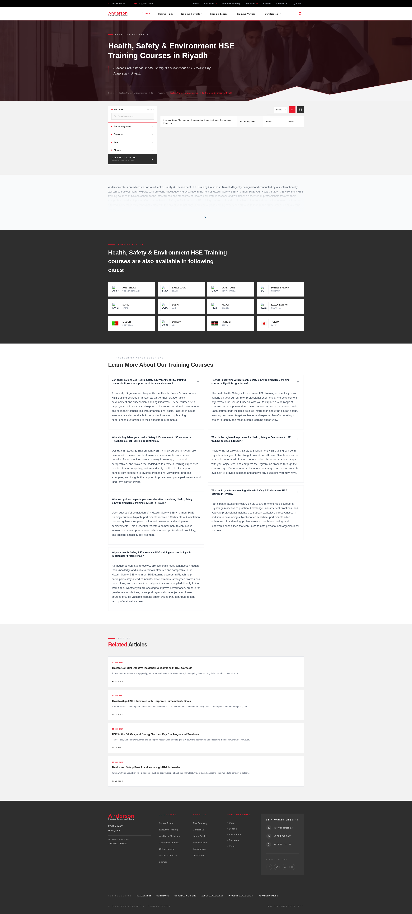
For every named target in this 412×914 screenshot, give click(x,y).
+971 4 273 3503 (282, 836)
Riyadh (161, 93)
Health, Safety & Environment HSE (136, 93)
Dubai (232, 823)
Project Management (241, 896)
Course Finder (166, 14)
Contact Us (281, 4)
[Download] (292, 109)
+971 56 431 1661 (119, 4)
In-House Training (231, 4)
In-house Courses (168, 855)
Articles (267, 4)
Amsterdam (235, 834)
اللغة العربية (297, 4)
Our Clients (198, 855)
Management (144, 896)
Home (196, 4)
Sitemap (163, 862)
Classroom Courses (169, 842)
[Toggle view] (300, 109)
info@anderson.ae (145, 4)
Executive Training (168, 829)
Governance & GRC (185, 896)
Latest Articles (200, 836)
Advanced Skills (268, 896)
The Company (200, 823)
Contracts (162, 896)
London (233, 828)
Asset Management (212, 896)
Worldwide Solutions (169, 836)
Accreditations (200, 842)
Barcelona (234, 840)
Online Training (166, 849)
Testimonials (199, 849)
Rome (232, 846)
